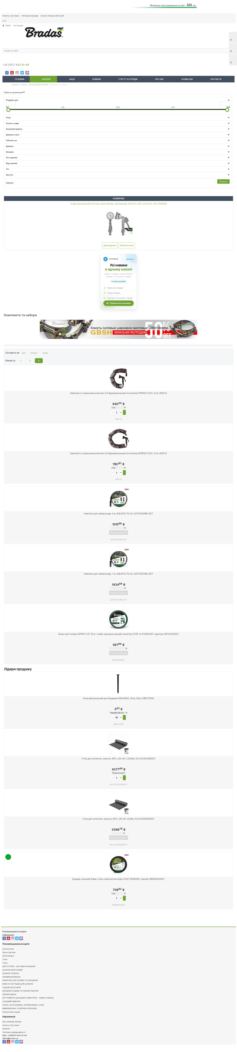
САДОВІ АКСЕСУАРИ (11, 987)
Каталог (46, 79)
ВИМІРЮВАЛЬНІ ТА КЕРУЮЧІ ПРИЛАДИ (19, 1008)
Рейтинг (33, 353)
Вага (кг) (9, 175)
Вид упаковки (11, 163)
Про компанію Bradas (11, 1022)
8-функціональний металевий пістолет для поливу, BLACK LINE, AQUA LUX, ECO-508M (118, 203)
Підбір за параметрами (13, 92)
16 (39, 361)
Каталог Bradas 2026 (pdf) (52, 16)
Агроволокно (8, 949)
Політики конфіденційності (14, 1032)
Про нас (159, 79)
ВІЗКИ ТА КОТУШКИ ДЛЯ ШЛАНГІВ (17, 984)
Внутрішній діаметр (14, 129)
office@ (5, 1038)
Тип (7, 169)
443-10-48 (22, 64)
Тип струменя (11, 158)
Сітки (4, 959)
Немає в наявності (118, 532)
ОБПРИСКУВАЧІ (9, 994)
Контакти (216, 79)
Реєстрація (18, 25)
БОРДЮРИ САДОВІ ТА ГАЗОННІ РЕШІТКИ (20, 991)
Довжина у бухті (12, 135)
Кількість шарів (12, 123)
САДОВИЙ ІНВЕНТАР (11, 1001)
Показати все (126, 245)
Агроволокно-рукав (11, 1012)
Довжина (9, 146)
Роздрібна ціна (12, 100)
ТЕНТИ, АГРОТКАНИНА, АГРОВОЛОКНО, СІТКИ (23, 1005)
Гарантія (6, 1028)
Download (187, 79)
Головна (19, 79)
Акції (72, 79)
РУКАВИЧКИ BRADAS (11, 977)
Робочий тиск (11, 140)
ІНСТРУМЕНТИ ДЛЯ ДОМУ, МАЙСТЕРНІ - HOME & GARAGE (28, 998)
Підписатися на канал (120, 303)
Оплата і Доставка (10, 16)
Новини (96, 79)
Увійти (8, 25)
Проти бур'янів (8, 952)
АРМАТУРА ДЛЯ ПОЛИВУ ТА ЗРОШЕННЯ (20, 980)
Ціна (23, 353)
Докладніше (110, 245)
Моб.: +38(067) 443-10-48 (14, 1035)
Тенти (5, 963)
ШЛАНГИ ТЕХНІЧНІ (10, 973)
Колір (8, 118)
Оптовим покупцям (30, 16)
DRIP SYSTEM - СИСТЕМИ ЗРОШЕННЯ (18, 966)
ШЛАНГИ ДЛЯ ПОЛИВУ (12, 970)
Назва (45, 353)
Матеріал (10, 152)
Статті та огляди (128, 79)
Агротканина (8, 956)
